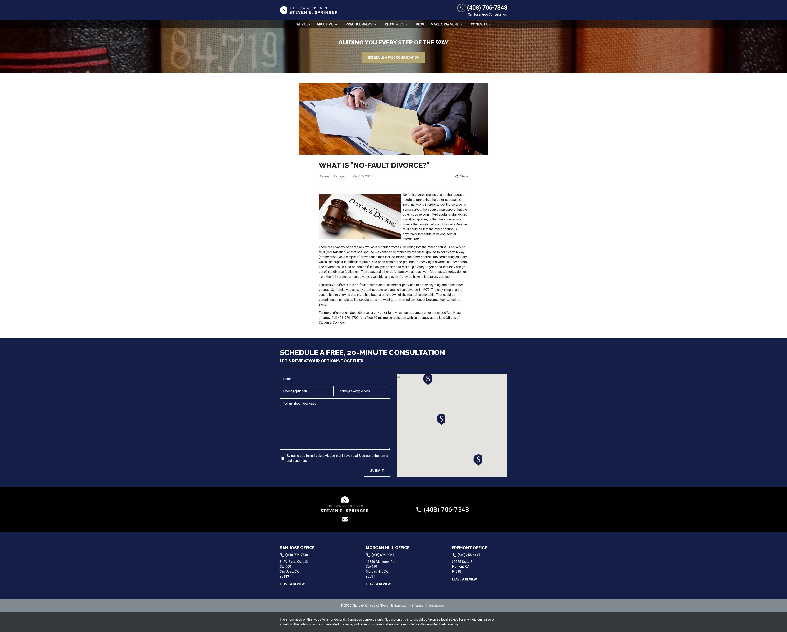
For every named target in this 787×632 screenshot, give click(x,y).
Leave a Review (292, 584)
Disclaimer (436, 605)
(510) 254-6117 (468, 555)
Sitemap (417, 605)
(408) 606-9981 (382, 555)
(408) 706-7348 (296, 555)
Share (464, 176)
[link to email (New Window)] (345, 519)
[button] (441, 419)
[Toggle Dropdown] (337, 24)
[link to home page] (309, 10)
